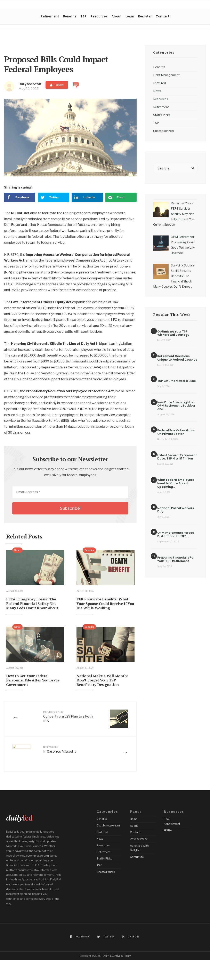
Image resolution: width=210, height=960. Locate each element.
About (117, 16)
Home (133, 819)
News (17, 550)
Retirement (50, 16)
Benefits (69, 16)
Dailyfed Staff (29, 84)
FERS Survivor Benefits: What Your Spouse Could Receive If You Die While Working (105, 603)
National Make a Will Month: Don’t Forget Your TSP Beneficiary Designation (102, 680)
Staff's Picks (161, 115)
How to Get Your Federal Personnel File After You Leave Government (32, 680)
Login (130, 16)
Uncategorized (163, 131)
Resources (99, 16)
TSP (83, 16)
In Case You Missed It (59, 749)
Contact (162, 16)
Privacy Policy (138, 838)
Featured (159, 83)
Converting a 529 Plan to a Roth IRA (68, 716)
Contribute (137, 856)
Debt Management (166, 75)
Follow (59, 85)
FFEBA (168, 830)
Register (145, 16)
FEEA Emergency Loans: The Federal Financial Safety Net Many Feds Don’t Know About (32, 603)
